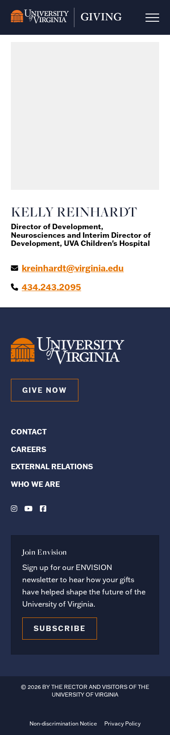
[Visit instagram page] (14, 509)
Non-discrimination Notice (63, 723)
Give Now (44, 390)
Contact (29, 431)
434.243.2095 (51, 287)
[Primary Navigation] (152, 17)
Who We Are (35, 484)
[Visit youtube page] (28, 509)
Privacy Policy (122, 723)
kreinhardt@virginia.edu (73, 268)
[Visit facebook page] (43, 509)
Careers (28, 449)
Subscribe (60, 628)
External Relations (52, 466)
